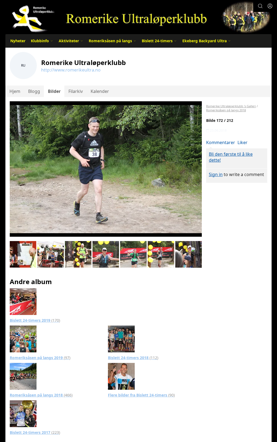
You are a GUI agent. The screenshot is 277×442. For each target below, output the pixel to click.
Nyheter (17, 40)
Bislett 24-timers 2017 (35, 432)
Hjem (14, 91)
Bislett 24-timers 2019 (35, 320)
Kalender (100, 91)
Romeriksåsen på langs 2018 (41, 395)
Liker (243, 142)
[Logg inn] (270, 6)
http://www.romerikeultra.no (71, 70)
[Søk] (260, 6)
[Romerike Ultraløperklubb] (138, 17)
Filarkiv (75, 91)
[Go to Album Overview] (23, 301)
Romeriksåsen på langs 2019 (40, 357)
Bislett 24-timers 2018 (133, 357)
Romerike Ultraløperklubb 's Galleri (231, 106)
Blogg (34, 91)
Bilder (54, 91)
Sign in (216, 174)
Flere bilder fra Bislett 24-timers (141, 395)
